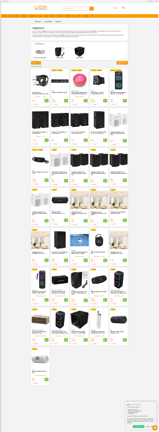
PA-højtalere (59, 57)
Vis (46, 101)
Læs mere (129, 424)
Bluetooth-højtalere (40, 57)
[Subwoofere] (79, 52)
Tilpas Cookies (150, 426)
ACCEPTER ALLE (138, 426)
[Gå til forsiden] (32, 22)
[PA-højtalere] (60, 52)
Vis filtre (34, 63)
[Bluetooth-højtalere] (40, 52)
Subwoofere (79, 57)
